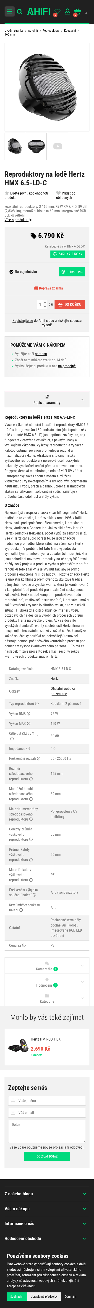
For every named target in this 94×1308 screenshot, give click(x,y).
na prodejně (67, 366)
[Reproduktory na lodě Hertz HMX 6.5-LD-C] (47, 87)
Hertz (55, 678)
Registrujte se (23, 320)
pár (50, 304)
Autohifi (33, 30)
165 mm (10, 34)
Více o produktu (17, 220)
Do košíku (73, 304)
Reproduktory (51, 30)
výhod (46, 325)
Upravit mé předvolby (44, 1296)
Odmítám (70, 1296)
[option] (47, 1047)
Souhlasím (17, 1296)
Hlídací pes (74, 272)
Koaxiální (70, 30)
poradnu (41, 354)
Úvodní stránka (14, 30)
